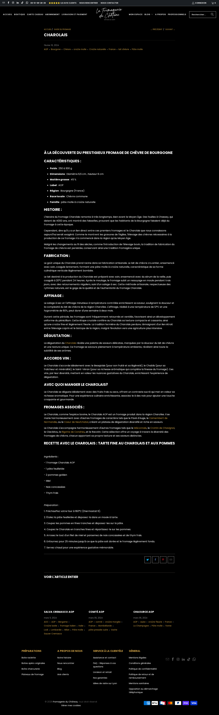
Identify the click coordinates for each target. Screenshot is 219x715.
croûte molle (80, 49)
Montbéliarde (105, 625)
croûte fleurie (155, 621)
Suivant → (170, 29)
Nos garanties (100, 677)
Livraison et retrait (102, 672)
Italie (81, 625)
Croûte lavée (50, 625)
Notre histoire (64, 657)
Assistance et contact (104, 657)
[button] (149, 14)
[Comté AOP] (109, 595)
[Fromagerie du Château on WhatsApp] (26, 3)
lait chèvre (123, 49)
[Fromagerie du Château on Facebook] (8, 3)
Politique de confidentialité (143, 668)
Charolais (70, 343)
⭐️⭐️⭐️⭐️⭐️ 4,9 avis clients (62, 3)
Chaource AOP (143, 612)
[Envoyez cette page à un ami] (171, 559)
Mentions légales (137, 657)
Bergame (63, 621)
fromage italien (68, 625)
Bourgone (56, 49)
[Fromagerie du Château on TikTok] (22, 3)
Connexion (200, 3)
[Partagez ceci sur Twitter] (148, 559)
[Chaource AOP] (154, 595)
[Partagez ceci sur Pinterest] (163, 559)
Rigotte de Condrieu (73, 432)
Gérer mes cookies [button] (71, 705)
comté (99, 621)
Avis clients (63, 674)
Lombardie (56, 629)
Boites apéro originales (33, 663)
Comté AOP (96, 612)
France (112, 49)
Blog (59, 668)
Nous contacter (109, 3)
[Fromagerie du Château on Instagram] (13, 3)
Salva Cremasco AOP (59, 612)
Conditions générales (140, 663)
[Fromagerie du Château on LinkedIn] (17, 3)
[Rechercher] (212, 14)
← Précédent (156, 29)
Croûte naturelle (97, 49)
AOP (46, 49)
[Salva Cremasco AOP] (65, 595)
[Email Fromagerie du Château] (3, 3)
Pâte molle (137, 49)
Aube (143, 621)
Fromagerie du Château (65, 701)
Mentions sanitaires (139, 683)
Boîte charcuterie (31, 668)
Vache (114, 629)
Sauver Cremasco (53, 633)
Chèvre (67, 49)
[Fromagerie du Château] (110, 14)
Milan (66, 629)
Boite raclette (29, 657)
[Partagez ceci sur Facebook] (155, 559)
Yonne (168, 625)
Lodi (46, 629)
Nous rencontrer (88, 3)
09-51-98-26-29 (38, 3)
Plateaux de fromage (33, 674)
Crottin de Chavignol (162, 428)
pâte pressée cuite (98, 629)
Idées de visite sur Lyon (105, 683)
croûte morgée (113, 621)
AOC (46, 621)
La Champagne (141, 625)
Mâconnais (140, 428)
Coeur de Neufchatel (76, 422)
